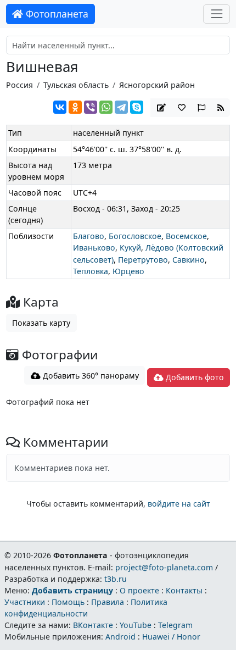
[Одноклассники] (75, 107)
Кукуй (130, 247)
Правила (107, 602)
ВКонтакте (93, 625)
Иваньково (94, 247)
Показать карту (41, 323)
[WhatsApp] (106, 107)
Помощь (68, 602)
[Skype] (136, 107)
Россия (19, 85)
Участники (24, 602)
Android (120, 636)
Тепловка (90, 271)
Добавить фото (194, 377)
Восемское (186, 236)
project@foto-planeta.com (164, 567)
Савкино (188, 259)
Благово (88, 236)
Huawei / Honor (171, 636)
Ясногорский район (157, 85)
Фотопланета (55, 13)
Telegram (175, 625)
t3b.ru (115, 579)
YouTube (135, 625)
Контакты (184, 590)
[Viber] (90, 107)
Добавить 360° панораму (90, 375)
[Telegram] (121, 107)
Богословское (135, 236)
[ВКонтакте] (59, 107)
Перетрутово (143, 259)
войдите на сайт (179, 503)
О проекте (139, 590)
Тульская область (76, 85)
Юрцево (128, 271)
